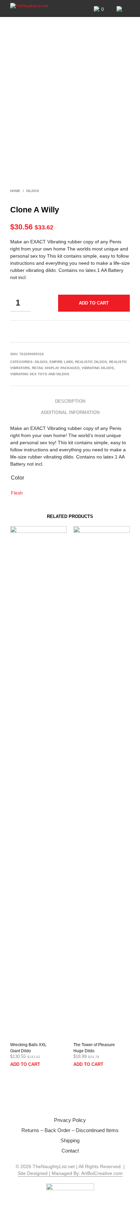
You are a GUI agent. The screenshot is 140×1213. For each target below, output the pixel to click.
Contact (70, 1151)
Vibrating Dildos (98, 368)
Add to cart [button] (25, 1064)
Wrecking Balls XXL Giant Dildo (28, 1047)
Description (70, 401)
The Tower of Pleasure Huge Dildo (94, 1047)
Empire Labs (61, 362)
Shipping (70, 1140)
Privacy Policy (70, 1120)
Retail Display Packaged (56, 368)
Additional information (70, 412)
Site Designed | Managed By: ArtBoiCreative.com (70, 1173)
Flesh (17, 493)
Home (15, 191)
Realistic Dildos (91, 362)
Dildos (32, 191)
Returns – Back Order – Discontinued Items (70, 1130)
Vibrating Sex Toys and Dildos (39, 374)
